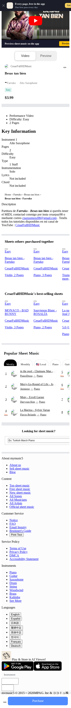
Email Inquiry (18, 527)
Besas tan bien (31, 194)
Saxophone (16, 579)
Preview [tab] (45, 56)
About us (15, 465)
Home (8, 194)
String (13, 586)
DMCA (14, 555)
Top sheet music (19, 485)
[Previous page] (56, 353)
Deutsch (16, 645)
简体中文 (16, 632)
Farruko (17, 194)
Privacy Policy (18, 552)
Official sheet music (21, 506)
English (15, 614)
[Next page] (63, 353)
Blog (12, 472)
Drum (13, 583)
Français (16, 641)
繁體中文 (16, 627)
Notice (13, 520)
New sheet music (20, 492)
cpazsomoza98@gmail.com (39, 218)
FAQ (12, 523)
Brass (12, 593)
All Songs (15, 496)
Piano (13, 572)
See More (15, 600)
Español (15, 618)
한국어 (15, 637)
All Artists (15, 503)
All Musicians (18, 499)
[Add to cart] (4, 702)
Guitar (13, 576)
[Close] (3, 5)
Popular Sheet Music (21, 353)
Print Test (16, 534)
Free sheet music (19, 489)
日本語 (15, 623)
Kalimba (14, 597)
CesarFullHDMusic (27, 225)
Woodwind (16, 590)
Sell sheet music (19, 468)
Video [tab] (25, 56)
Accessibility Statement (23, 559)
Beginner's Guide (20, 530)
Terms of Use (17, 548)
